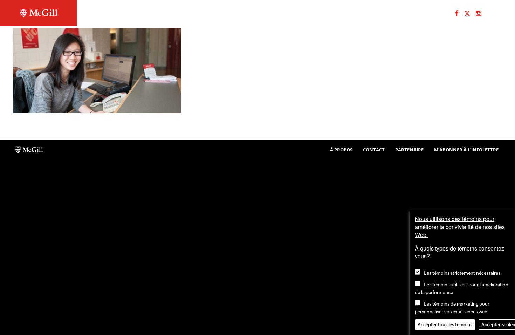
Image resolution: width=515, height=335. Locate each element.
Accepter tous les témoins (445, 324)
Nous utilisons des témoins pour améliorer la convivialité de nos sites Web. (460, 227)
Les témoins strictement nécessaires (462, 273)
